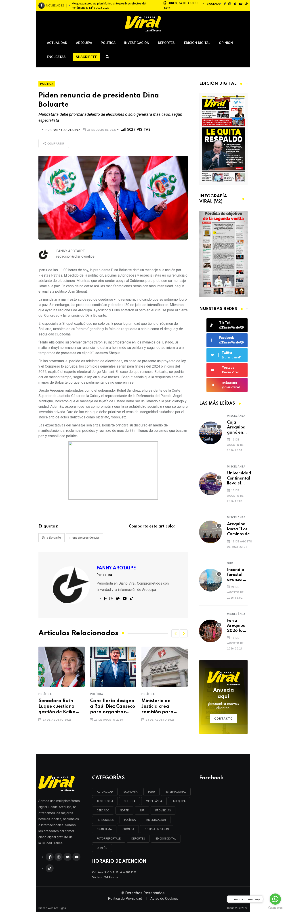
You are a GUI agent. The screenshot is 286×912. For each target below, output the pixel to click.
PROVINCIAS (163, 810)
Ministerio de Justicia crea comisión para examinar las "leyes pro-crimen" (163, 707)
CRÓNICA (128, 829)
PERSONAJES (105, 819)
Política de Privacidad (125, 898)
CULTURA (129, 801)
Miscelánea (236, 415)
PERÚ (151, 791)
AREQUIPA (179, 801)
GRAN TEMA (104, 829)
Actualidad (57, 43)
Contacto (223, 718)
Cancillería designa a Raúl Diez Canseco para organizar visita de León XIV (112, 707)
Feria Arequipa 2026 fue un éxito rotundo (236, 626)
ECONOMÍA (130, 791)
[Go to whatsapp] (275, 899)
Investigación (136, 43)
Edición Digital (197, 43)
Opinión (226, 43)
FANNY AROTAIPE (65, 129)
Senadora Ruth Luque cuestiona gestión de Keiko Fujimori (57, 707)
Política (108, 43)
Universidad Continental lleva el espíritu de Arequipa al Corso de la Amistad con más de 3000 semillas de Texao (239, 478)
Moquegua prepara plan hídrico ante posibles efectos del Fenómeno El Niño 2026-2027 (109, 6)
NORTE (124, 810)
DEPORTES (138, 838)
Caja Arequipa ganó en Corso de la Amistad (236, 427)
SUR (142, 810)
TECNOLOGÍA (105, 801)
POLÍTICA (130, 819)
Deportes (166, 43)
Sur (230, 563)
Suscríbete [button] (86, 57)
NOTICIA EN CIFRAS (157, 829)
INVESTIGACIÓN (156, 819)
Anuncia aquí (223, 699)
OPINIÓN (102, 848)
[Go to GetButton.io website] (275, 907)
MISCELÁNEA (154, 801)
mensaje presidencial (84, 537)
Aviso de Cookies (164, 898)
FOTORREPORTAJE (109, 838)
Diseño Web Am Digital (52, 906)
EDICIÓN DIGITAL (166, 838)
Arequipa (84, 43)
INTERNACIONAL (176, 791)
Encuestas (56, 57)
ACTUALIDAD (105, 791)
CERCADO (103, 810)
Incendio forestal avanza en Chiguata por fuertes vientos (237, 575)
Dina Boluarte (51, 537)
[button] (175, 633)
